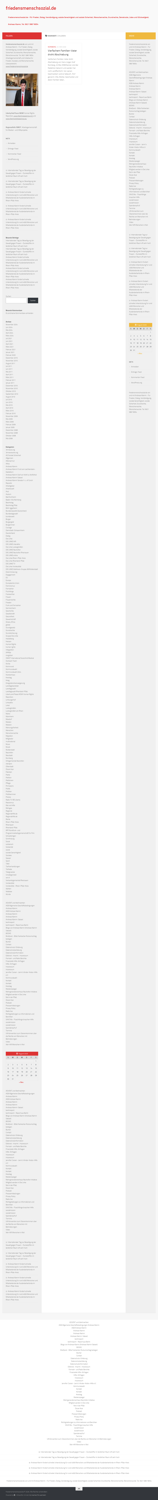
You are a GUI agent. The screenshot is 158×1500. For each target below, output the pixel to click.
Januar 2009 (10, 427)
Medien (8, 722)
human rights (10, 647)
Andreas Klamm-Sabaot (14, 919)
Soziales (9, 855)
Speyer (8, 858)
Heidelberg (10, 639)
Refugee (9, 808)
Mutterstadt (10, 750)
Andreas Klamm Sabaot (14, 478)
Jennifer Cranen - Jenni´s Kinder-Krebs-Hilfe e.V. (79, 1383)
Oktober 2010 (11, 391)
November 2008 (12, 433)
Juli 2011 (9, 366)
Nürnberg (52, 47)
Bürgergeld (10, 522)
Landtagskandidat (12, 686)
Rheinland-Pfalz (11, 828)
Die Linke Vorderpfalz (13, 566)
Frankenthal (10, 594)
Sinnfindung (10, 839)
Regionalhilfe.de (11, 814)
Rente (8, 819)
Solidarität (9, 847)
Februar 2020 (10, 355)
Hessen (8, 641)
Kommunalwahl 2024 (13, 672)
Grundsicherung (11, 633)
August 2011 (10, 363)
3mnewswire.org (12, 453)
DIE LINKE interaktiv (13, 544)
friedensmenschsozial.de (31, 8)
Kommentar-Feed (14, 154)
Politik (8, 789)
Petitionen (9, 780)
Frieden (8, 603)
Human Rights (11, 644)
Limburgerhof (11, 700)
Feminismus (10, 586)
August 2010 (10, 397)
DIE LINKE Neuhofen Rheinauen (17, 553)
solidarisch (9, 844)
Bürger (8, 519)
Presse (8, 797)
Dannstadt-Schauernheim (15, 530)
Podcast (9, 1003)
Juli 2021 (9, 338)
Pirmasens (10, 786)
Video (8, 1042)
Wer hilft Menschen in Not (15, 1044)
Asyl (7, 491)
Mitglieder (9, 739)
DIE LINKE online (12, 555)
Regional (9, 811)
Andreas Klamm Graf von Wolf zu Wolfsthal (21, 475)
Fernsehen (10, 589)
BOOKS (8, 933)
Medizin (9, 725)
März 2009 (10, 422)
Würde (8, 894)
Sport (8, 861)
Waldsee (9, 891)
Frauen (8, 597)
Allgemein (9, 458)
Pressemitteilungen (13, 1006)
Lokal (7, 705)
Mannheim (10, 716)
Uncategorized (11, 875)
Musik (8, 747)
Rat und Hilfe (10, 805)
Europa (8, 580)
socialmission (10, 1022)
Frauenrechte (10, 600)
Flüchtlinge (10, 591)
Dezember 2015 (12, 358)
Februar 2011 (10, 380)
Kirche (8, 664)
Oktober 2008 (11, 436)
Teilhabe (9, 869)
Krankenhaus (10, 675)
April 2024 (9, 333)
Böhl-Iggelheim (11, 508)
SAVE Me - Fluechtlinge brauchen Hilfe (20, 1019)
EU (7, 578)
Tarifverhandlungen (13, 866)
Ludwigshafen (11, 708)
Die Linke (9, 539)
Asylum (8, 494)
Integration (10, 650)
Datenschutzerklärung (14, 950)
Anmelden (11, 143)
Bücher (8, 942)
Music (8, 744)
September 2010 (12, 394)
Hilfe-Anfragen (11, 964)
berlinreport (10, 922)
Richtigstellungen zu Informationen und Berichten (79, 1422)
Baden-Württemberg (13, 500)
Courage (9, 528)
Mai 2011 (9, 372)
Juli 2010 (9, 400)
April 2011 (9, 375)
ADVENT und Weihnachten (15, 903)
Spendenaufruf (11, 1028)
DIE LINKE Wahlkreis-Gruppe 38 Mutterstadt (22, 569)
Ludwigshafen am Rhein (14, 711)
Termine (9, 1031)
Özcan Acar (10, 769)
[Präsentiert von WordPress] (14, 1495)
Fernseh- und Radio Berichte (16, 958)
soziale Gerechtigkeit (13, 853)
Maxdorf (9, 719)
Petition (8, 778)
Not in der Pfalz (11, 997)
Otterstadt (9, 766)
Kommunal (10, 666)
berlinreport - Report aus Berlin (17, 925)
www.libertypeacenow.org (23, 116)
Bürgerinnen (10, 525)
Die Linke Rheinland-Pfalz (15, 561)
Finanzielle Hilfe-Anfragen (15, 961)
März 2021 (10, 347)
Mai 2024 (9, 330)
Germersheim (11, 608)
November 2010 (12, 388)
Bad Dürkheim (11, 497)
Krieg (7, 680)
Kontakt (8, 981)
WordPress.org (13, 159)
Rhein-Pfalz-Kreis (12, 822)
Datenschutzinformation (14, 953)
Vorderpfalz (10, 883)
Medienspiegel (11, 989)
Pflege (8, 783)
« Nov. (21, 1082)
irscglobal (9, 655)
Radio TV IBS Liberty (13, 800)
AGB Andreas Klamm (13, 911)
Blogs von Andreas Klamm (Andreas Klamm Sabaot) (79, 1345)
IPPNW (8, 653)
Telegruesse (10, 872)
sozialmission (10, 1025)
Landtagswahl (11, 689)
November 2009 (12, 416)
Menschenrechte (12, 733)
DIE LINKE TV (10, 564)
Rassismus (10, 803)
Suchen (8, 296)
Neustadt (9, 755)
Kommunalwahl (11, 669)
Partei (8, 775)
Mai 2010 (9, 405)
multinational (10, 741)
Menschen (9, 730)
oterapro (9, 764)
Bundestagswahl (12, 514)
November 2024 (12, 325)
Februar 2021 (10, 350)
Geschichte (10, 611)
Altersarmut (10, 461)
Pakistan (9, 772)
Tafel (7, 864)
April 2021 (9, 344)
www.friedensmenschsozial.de (17, 66)
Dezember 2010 (12, 386)
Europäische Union (12, 583)
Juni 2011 (9, 369)
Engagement (10, 575)
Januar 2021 (10, 352)
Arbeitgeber (10, 486)
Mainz (8, 714)
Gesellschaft (10, 614)
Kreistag (9, 678)
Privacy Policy (10, 1008)
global (8, 625)
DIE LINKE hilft (11, 541)
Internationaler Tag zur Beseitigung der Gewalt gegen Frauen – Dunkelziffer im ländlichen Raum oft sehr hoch (21, 173)
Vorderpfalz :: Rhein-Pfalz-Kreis (17, 886)
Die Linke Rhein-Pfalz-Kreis (16, 558)
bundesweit (10, 516)
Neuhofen (9, 753)
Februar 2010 (10, 413)
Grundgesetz (10, 628)
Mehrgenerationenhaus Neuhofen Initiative (21, 992)
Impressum (10, 967)
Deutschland (10, 533)
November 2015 (12, 361)
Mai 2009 (9, 419)
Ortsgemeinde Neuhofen (15, 761)
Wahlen (8, 889)
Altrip (8, 464)
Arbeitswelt (10, 489)
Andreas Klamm (11, 466)
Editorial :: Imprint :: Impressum (17, 956)
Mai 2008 (9, 438)
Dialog (8, 536)
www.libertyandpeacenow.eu (16, 119)
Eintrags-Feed (13, 149)
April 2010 (9, 408)
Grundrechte (10, 630)
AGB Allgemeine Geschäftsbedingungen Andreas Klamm (140, 78)
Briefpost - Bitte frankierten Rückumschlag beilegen (79, 1350)
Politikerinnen (11, 794)
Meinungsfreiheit (12, 728)
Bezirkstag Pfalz (11, 505)
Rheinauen (10, 825)
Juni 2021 (9, 341)
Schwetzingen (11, 836)
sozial (8, 850)
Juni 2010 (9, 402)
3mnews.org (10, 450)
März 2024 (10, 336)
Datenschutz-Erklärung (14, 947)
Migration (9, 736)
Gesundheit (10, 616)
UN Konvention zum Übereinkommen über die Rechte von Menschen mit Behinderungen (21, 1036)
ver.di (8, 878)
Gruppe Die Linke (12, 636)
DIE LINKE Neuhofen (13, 550)
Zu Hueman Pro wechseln (37, 1495)
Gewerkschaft (11, 619)
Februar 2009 (10, 425)
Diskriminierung (11, 572)
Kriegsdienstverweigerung (15, 683)
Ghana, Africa (10, 622)
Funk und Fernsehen (13, 605)
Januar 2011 (10, 383)
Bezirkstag (9, 503)
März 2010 (10, 411)
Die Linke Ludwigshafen (14, 547)
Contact (8, 944)
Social (8, 841)
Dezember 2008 (12, 430)
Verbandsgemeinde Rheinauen (17, 880)
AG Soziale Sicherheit (13, 455)
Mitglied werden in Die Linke (16, 994)
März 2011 (10, 377)
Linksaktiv (9, 703)
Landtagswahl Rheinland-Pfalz (17, 691)
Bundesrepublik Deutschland (16, 511)
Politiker (9, 791)
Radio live (9, 1011)
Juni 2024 (9, 327)
